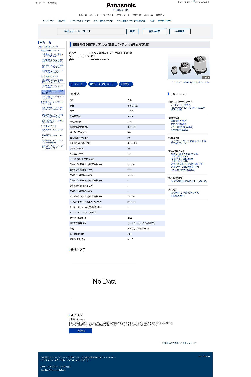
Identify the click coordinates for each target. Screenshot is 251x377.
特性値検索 (155, 31)
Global (206, 2)
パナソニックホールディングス (53, 360)
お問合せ (160, 15)
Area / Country (204, 357)
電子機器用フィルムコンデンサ (52, 130)
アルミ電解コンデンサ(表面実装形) (131, 21)
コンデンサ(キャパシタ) (80, 21)
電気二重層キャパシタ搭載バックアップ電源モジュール (52, 109)
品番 (152, 21)
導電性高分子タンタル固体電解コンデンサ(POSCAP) (52, 61)
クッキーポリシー (185, 2)
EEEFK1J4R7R (164, 21)
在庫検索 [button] (76, 314)
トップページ (48, 21)
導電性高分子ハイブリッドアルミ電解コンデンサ (52, 72)
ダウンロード (123, 15)
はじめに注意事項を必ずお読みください (192, 83)
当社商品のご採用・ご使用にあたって (179, 343)
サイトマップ (55, 357)
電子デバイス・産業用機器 (45, 3)
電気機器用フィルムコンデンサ (52, 136)
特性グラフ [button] (78, 249)
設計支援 (137, 15)
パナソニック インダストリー (78, 360)
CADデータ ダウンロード (101, 84)
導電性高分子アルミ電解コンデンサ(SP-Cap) (52, 55)
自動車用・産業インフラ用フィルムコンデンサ (52, 147)
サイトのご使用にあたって (72, 357)
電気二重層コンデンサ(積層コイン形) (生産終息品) (52, 116)
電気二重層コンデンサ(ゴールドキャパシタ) (52, 103)
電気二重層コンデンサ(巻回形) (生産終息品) (52, 121)
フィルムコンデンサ (48, 126)
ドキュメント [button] (179, 93)
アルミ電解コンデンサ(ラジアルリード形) (52, 97)
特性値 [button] (75, 93)
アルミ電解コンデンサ (103, 21)
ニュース (148, 15)
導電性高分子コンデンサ (50, 51)
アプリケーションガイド (102, 15)
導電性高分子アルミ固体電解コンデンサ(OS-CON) (52, 66)
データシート (76, 84)
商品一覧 (82, 15)
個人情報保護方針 (92, 357)
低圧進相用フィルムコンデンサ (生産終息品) (52, 141)
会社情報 (44, 357)
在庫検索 (180, 31)
